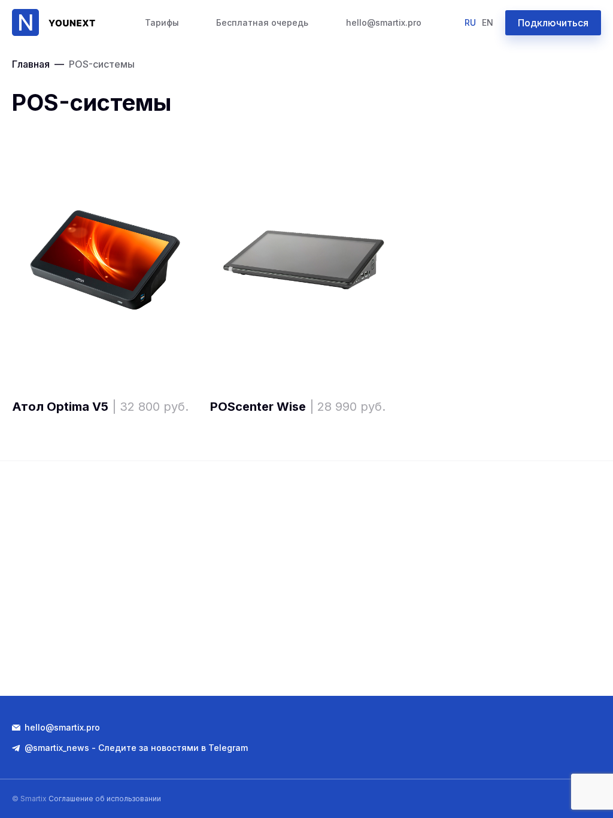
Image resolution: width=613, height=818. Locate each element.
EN (487, 22)
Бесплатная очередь (262, 22)
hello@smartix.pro (383, 22)
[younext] (56, 22)
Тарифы (162, 22)
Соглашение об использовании (104, 798)
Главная (31, 64)
